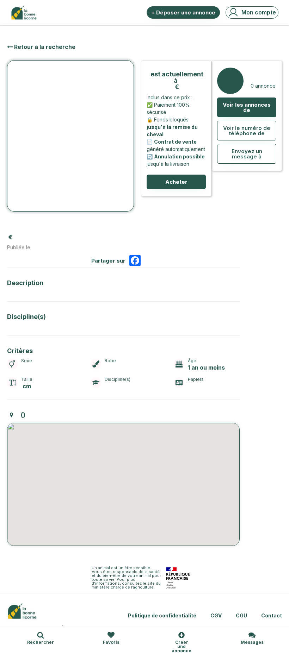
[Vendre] (181, 635)
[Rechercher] (40, 635)
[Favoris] (111, 635)
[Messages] (252, 635)
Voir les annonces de (247, 107)
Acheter (176, 181)
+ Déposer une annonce (183, 12)
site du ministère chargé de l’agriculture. (127, 585)
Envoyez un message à (247, 154)
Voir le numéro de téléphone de (246, 131)
